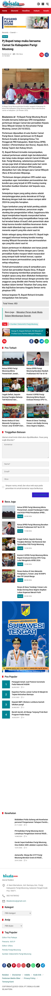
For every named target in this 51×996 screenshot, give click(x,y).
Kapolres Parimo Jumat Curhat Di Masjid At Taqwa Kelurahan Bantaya (30, 693)
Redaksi (5, 975)
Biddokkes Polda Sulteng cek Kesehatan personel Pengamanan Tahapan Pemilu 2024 (31, 821)
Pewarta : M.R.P (8, 942)
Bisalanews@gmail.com (16, 901)
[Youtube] (23, 965)
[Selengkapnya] (25, 876)
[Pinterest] (14, 965)
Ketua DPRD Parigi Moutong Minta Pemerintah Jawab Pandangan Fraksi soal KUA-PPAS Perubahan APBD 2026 (11, 371)
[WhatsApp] (46, 341)
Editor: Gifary (7, 946)
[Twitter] (36, 341)
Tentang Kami (8, 982)
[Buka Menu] (42, 4)
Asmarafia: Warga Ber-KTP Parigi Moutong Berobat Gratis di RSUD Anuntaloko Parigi (28, 856)
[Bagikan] (46, 55)
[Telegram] (41, 341)
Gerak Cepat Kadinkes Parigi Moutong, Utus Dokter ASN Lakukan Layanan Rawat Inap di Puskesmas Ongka (32, 843)
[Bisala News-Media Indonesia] (13, 4)
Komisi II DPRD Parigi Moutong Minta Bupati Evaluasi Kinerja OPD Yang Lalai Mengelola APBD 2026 (38, 397)
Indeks (27, 975)
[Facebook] (31, 341)
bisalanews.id (6, 54)
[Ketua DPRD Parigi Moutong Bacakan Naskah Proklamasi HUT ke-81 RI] (38, 359)
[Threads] (28, 965)
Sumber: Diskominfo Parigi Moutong (24, 324)
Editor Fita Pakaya (9, 937)
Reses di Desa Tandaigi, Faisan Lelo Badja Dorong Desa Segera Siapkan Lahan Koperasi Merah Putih (37, 423)
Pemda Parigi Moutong (11, 950)
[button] (38, 4)
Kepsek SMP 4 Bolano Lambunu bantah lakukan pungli (28, 703)
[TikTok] (38, 965)
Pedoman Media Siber (11, 978)
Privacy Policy (29, 978)
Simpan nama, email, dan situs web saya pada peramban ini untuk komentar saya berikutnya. (24, 486)
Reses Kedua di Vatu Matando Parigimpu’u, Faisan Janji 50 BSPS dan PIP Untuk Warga (12, 423)
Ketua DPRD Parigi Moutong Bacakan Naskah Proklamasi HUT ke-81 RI (37, 371)
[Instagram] (19, 965)
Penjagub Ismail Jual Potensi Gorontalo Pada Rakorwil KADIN (28, 683)
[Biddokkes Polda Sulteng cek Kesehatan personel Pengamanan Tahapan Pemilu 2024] (7, 822)
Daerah (5, 36)
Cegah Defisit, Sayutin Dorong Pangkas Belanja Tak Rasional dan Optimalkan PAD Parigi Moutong (12, 397)
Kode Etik (37, 975)
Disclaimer (16, 975)
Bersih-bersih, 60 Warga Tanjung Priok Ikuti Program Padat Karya (30, 713)
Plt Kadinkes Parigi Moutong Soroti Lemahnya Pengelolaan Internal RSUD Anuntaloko (30, 832)
